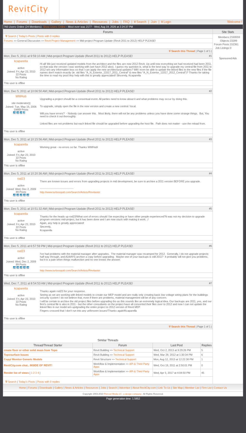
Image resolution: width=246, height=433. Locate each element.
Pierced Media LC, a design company (122, 394)
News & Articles (77, 22)
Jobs (115, 22)
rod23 (21, 178)
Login (167, 22)
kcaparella (21, 61)
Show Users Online (54, 26)
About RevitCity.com (144, 387)
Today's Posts (26, 36)
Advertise (124, 387)
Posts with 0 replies (48, 36)
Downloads (39, 22)
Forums (22, 22)
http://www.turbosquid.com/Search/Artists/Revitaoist (70, 192)
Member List (192, 387)
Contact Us (220, 387)
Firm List (207, 387)
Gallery (56, 22)
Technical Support (123, 350)
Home (8, 22)
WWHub (21, 96)
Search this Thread (183, 51)
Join (154, 22)
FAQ (126, 22)
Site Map (178, 387)
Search (141, 22)
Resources (99, 22)
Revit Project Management (60, 40)
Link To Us (164, 387)
